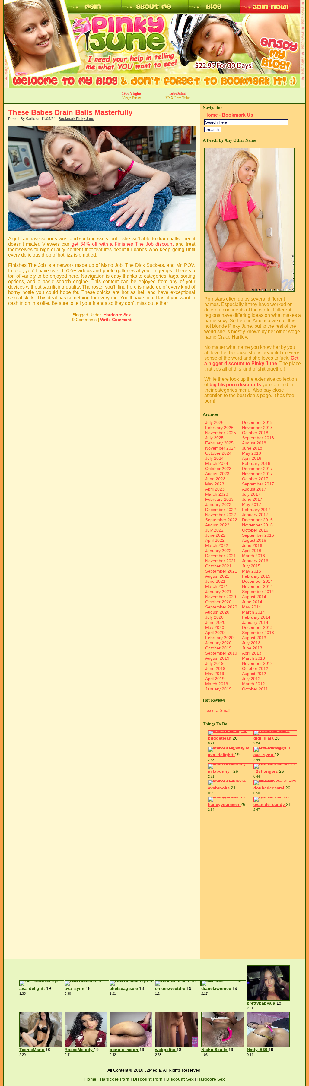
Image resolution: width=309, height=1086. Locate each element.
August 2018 (254, 442)
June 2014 (252, 601)
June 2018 (252, 448)
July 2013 (251, 642)
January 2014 (255, 622)
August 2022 (217, 524)
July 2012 (251, 678)
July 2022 (214, 530)
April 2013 (251, 653)
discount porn (148, 1079)
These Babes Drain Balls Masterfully (70, 112)
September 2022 (221, 519)
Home (211, 115)
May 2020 (214, 627)
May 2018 (251, 453)
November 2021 (220, 560)
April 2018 (251, 458)
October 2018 (255, 432)
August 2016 (254, 540)
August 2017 (254, 489)
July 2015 (251, 566)
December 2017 (257, 468)
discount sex (180, 1079)
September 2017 (258, 483)
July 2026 (214, 422)
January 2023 (218, 504)
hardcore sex (211, 1079)
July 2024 (214, 458)
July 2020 (214, 617)
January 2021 (218, 591)
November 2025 (220, 432)
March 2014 (253, 612)
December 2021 (220, 555)
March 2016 (253, 555)
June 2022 (215, 535)
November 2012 (257, 663)
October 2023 (218, 468)
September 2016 (258, 535)
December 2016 (257, 519)
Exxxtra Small (217, 710)
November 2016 (257, 524)
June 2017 (252, 499)
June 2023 (215, 478)
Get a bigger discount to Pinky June (251, 360)
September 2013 (258, 632)
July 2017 (251, 494)
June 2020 (215, 622)
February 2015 (256, 576)
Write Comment (116, 319)
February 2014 (256, 617)
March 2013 (253, 658)
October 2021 (218, 566)
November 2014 (257, 586)
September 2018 (258, 437)
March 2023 (216, 494)
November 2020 (220, 596)
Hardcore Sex (117, 314)
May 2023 (214, 483)
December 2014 (257, 581)
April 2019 (215, 678)
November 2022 (220, 514)
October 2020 (218, 601)
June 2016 (252, 545)
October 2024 (218, 453)
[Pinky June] (249, 289)
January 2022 (218, 550)
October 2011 (255, 689)
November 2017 (257, 473)
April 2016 (251, 550)
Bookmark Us (237, 115)
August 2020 (217, 612)
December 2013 (257, 627)
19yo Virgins (132, 93)
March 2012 (253, 683)
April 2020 (215, 632)
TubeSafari (177, 93)
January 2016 (255, 560)
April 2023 (215, 489)
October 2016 (255, 530)
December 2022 (220, 509)
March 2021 (216, 586)
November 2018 (257, 427)
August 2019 (217, 658)
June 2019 (215, 668)
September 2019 (221, 653)
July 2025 (214, 437)
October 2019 (218, 648)
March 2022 (216, 545)
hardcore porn (114, 1079)
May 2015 (251, 571)
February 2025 (219, 442)
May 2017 (251, 504)
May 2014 (251, 607)
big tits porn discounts (235, 384)
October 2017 (255, 478)
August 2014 (254, 596)
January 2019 (218, 689)
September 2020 (221, 607)
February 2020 (219, 637)
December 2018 (257, 422)
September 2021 (221, 571)
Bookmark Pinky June (76, 119)
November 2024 (220, 448)
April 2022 (215, 540)
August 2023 (217, 473)
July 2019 (214, 663)
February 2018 (256, 463)
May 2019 (214, 673)
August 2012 (254, 673)
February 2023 (219, 499)
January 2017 (255, 514)
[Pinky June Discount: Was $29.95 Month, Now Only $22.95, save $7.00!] (154, 86)
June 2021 (215, 581)
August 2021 (217, 576)
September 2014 (258, 591)
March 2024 (216, 463)
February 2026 (219, 427)
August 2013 (254, 637)
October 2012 (255, 668)
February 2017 (256, 509)
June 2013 (252, 648)
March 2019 (216, 683)
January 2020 (218, 642)
